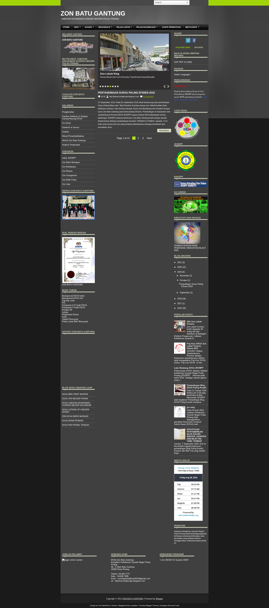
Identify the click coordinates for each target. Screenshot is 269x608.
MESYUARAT (192, 27)
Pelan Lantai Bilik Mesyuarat (75, 321)
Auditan (65, 132)
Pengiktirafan (68, 112)
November (185, 275)
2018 (179, 298)
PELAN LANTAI (124, 27)
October (184, 280)
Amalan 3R (67, 310)
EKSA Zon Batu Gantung (122, 560)
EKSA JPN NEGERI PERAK (75, 398)
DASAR (89, 27)
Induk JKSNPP (69, 158)
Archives (198, 47)
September (185, 292)
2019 (179, 272)
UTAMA (66, 27)
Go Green (66, 123)
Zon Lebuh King (109, 73)
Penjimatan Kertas (70, 314)
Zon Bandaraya (69, 167)
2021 (179, 262)
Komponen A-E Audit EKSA (74, 305)
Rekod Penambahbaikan (73, 136)
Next (149, 138)
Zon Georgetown (69, 175)
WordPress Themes (109, 605)
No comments (148, 96)
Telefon (114, 574)
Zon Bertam (67, 171)
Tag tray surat (68, 300)
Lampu (65, 312)
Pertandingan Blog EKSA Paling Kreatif (196, 386)
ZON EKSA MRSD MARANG (75, 416)
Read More (164, 130)
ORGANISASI (105, 27)
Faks (113, 576)
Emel (113, 578)
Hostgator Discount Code (169, 605)
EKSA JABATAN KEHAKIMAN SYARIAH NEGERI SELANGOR (76, 404)
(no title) (191, 407)
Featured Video (183, 47)
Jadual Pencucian (70, 319)
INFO (77, 27)
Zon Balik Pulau (69, 180)
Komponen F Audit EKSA (73, 307)
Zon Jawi (66, 184)
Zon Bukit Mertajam (71, 162)
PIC (64, 303)
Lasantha (133, 605)
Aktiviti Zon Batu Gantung (73, 140)
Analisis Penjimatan (71, 145)
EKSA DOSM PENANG (72, 420)
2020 (179, 267)
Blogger (159, 599)
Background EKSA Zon (72, 298)
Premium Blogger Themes (149, 605)
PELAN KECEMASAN (147, 27)
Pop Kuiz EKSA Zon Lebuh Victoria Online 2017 (196, 346)
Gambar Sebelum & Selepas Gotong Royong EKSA (75, 117)
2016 (179, 308)
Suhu (64, 317)
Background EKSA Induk (73, 296)
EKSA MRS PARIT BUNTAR (75, 394)
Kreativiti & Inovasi (70, 127)
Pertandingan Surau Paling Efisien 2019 (126, 93)
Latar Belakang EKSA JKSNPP (188, 368)
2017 (179, 303)
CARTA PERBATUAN (171, 27)
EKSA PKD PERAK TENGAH (75, 425)
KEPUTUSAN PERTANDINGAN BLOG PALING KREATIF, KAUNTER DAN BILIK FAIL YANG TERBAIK (196, 435)
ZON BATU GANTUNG (93, 13)
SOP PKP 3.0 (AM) (183, 62)
